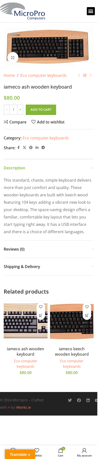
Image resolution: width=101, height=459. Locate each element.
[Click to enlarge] (12, 57)
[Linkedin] (88, 400)
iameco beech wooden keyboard (72, 351)
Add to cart (41, 109)
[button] (91, 11)
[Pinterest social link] (31, 147)
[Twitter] (70, 400)
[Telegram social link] (43, 147)
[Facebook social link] (18, 147)
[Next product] (91, 75)
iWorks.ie (23, 407)
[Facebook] (79, 400)
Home (9, 75)
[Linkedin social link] (37, 147)
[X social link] (24, 147)
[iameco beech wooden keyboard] (72, 322)
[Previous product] (79, 75)
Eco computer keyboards (43, 75)
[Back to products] (85, 75)
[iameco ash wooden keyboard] (26, 322)
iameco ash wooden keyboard (25, 351)
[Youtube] (97, 400)
